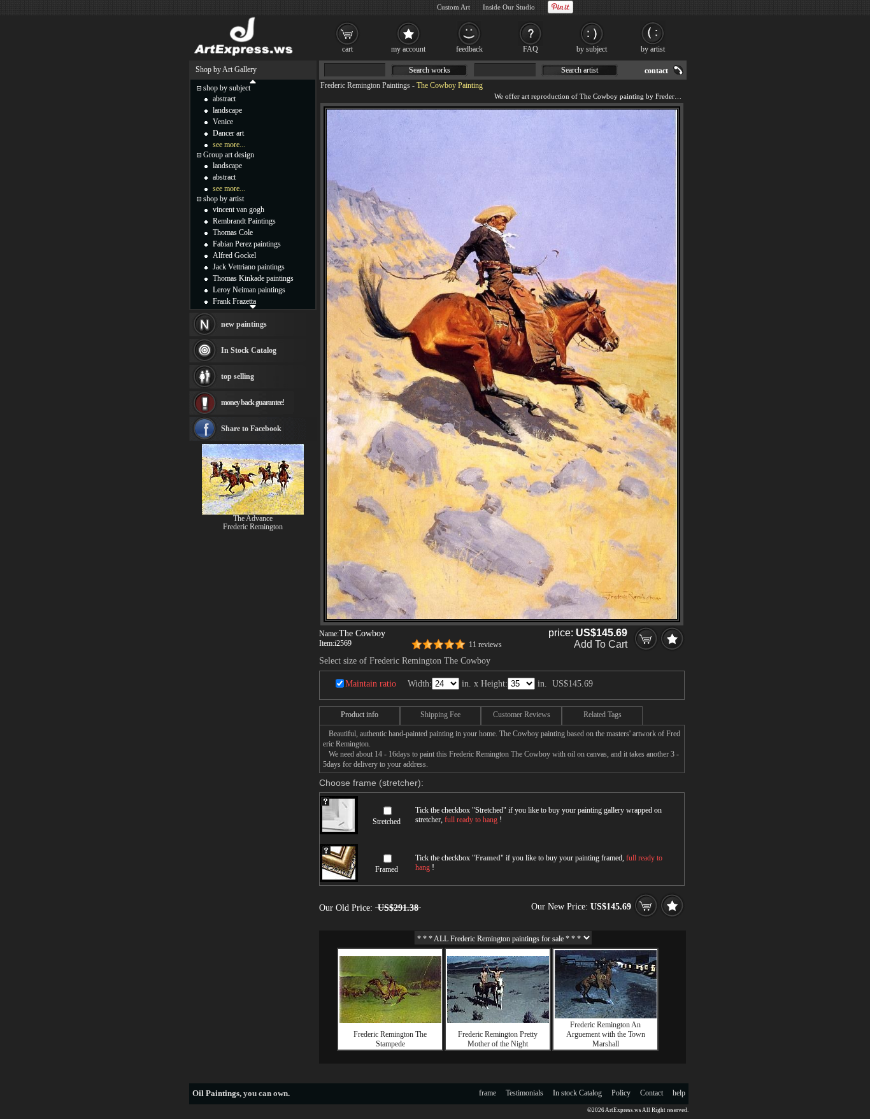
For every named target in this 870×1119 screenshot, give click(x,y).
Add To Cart (600, 644)
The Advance (253, 518)
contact (656, 70)
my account (408, 49)
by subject (591, 49)
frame (487, 1092)
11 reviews (485, 644)
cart (347, 49)
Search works (429, 70)
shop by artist (223, 198)
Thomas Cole (233, 232)
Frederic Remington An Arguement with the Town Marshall (605, 1034)
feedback (469, 49)
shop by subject (226, 87)
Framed (386, 869)
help (679, 1092)
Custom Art (453, 7)
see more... (229, 144)
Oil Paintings (215, 1093)
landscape (227, 110)
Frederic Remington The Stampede (390, 1039)
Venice (223, 121)
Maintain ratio (370, 683)
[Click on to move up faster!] (253, 80)
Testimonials (524, 1092)
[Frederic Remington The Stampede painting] (390, 1020)
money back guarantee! (252, 402)
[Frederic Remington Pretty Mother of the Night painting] (498, 1020)
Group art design (228, 154)
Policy (621, 1092)
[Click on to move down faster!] (253, 306)
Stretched (387, 821)
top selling (237, 376)
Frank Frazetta (234, 301)
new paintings (244, 324)
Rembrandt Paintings (244, 221)
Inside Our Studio (509, 7)
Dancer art (228, 133)
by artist (653, 49)
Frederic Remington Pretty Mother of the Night (498, 1039)
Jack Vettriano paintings (249, 266)
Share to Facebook (251, 428)
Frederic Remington (253, 526)
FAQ (530, 49)
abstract (224, 98)
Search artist (579, 70)
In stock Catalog (577, 1092)
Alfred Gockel (234, 255)
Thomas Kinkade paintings (253, 278)
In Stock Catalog (248, 350)
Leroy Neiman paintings (249, 289)
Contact (651, 1092)
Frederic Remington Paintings (365, 85)
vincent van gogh (238, 209)
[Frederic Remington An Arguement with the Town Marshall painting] (606, 1015)
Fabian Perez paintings (247, 243)
